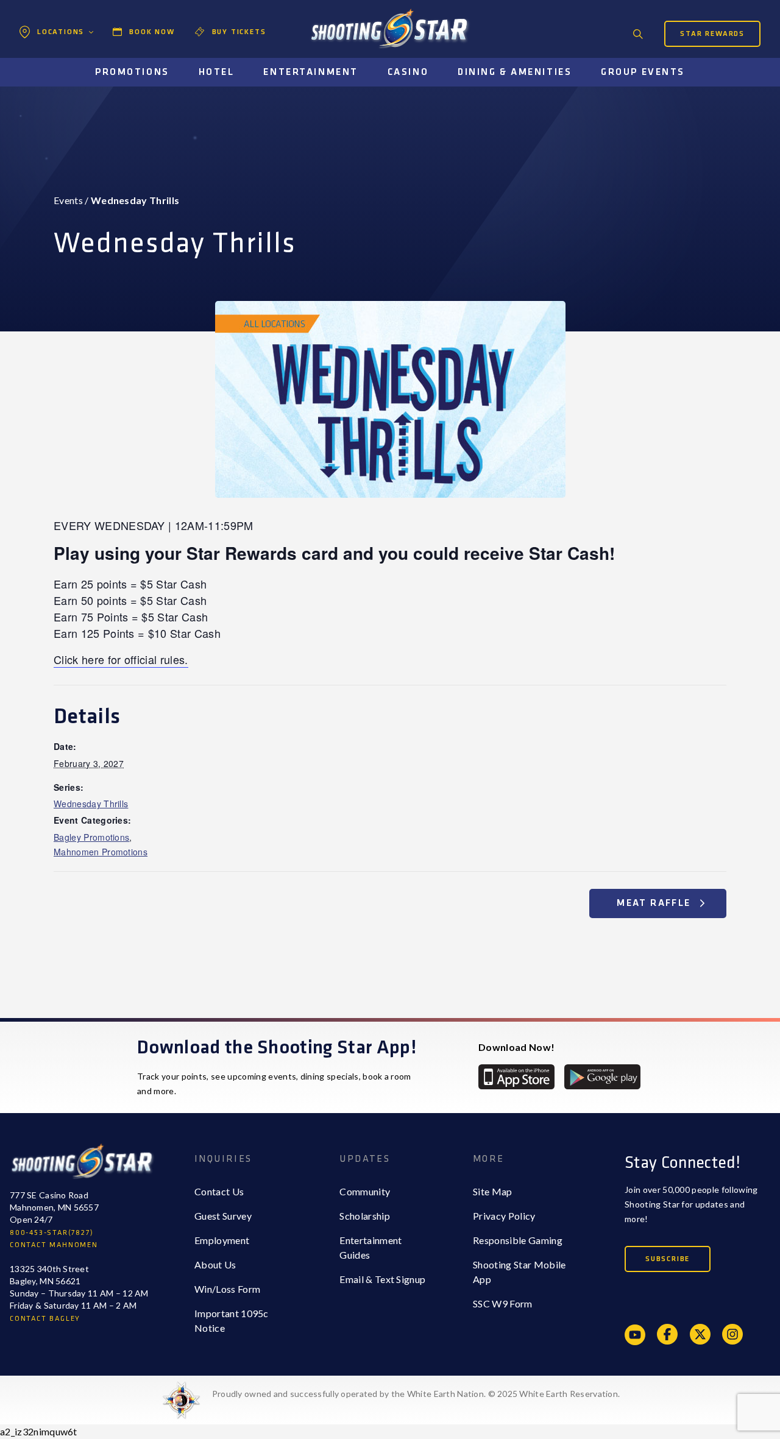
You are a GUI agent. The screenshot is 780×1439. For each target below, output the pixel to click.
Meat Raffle (655, 903)
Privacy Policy (504, 1216)
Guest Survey (223, 1216)
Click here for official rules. (121, 659)
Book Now (151, 32)
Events (68, 200)
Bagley (49, 58)
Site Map (492, 1191)
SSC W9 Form (503, 1303)
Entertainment (310, 72)
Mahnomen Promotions (100, 852)
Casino (408, 72)
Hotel (217, 72)
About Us (215, 1264)
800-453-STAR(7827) (51, 1232)
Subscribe (667, 1259)
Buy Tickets (239, 32)
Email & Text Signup (382, 1279)
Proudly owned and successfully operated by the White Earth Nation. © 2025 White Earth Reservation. (416, 1393)
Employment (221, 1240)
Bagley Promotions (91, 837)
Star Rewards (712, 33)
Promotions (132, 72)
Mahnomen (58, 82)
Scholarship (364, 1216)
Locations (60, 32)
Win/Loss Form (227, 1289)
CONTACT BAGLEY (45, 1318)
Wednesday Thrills (91, 803)
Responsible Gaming (517, 1240)
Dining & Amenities (515, 72)
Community (364, 1191)
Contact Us (219, 1191)
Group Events (643, 72)
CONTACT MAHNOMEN (54, 1245)
